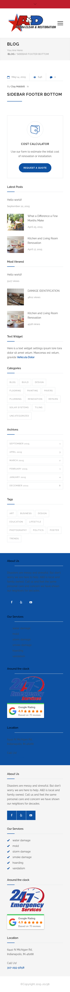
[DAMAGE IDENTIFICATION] (15, 297)
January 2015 (35, 477)
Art (12, 513)
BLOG (13, 44)
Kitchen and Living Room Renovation (43, 240)
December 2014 (35, 485)
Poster (54, 530)
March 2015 (35, 460)
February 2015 (35, 469)
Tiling (39, 407)
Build (25, 382)
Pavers (48, 390)
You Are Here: (15, 50)
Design (39, 382)
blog (13, 382)
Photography (18, 530)
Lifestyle (35, 522)
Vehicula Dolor (26, 357)
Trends (14, 538)
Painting (32, 390)
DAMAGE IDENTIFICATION (44, 290)
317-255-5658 (15, 757)
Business (26, 513)
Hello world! (14, 199)
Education (16, 522)
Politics (38, 530)
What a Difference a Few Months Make (43, 218)
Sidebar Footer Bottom (34, 94)
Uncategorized (19, 416)
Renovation (35, 399)
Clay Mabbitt (18, 86)
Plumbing (16, 399)
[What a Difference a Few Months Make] (15, 222)
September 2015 (35, 443)
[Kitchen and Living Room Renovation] (15, 244)
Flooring (15, 390)
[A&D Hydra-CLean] (32, 23)
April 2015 (35, 452)
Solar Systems (19, 407)
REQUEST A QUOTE (35, 168)
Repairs (53, 399)
